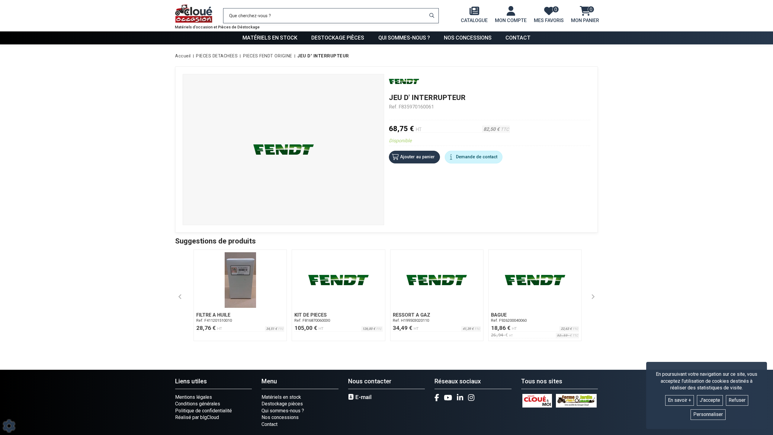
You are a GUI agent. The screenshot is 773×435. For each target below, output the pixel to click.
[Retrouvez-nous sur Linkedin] (460, 397)
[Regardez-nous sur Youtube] (448, 397)
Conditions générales (197, 404)
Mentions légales (193, 397)
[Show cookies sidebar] (9, 426)
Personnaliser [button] (708, 414)
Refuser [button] (737, 400)
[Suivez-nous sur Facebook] (437, 397)
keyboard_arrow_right (593, 296)
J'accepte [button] (710, 400)
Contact (518, 38)
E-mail (363, 397)
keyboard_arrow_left (180, 296)
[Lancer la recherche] (432, 15)
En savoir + (679, 400)
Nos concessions (468, 38)
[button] (322, 56)
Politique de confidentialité (203, 411)
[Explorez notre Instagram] (471, 397)
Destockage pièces (337, 38)
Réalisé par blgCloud (197, 417)
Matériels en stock (269, 38)
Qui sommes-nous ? (404, 38)
